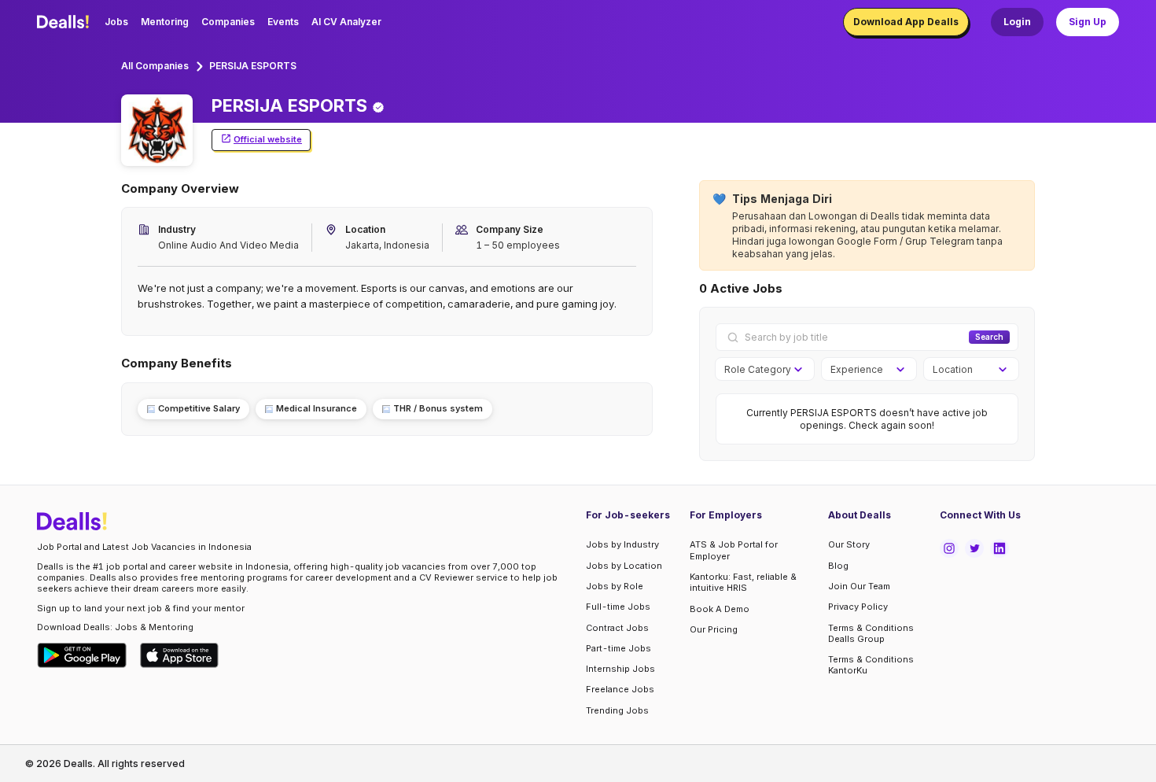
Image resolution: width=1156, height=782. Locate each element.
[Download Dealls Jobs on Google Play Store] (82, 655)
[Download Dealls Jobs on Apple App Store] (179, 655)
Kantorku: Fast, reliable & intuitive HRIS (743, 582)
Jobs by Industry (622, 544)
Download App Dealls (906, 22)
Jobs (116, 22)
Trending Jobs (617, 710)
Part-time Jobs (618, 648)
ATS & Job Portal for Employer (734, 550)
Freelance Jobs (620, 689)
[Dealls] (65, 22)
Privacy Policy (858, 606)
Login (1017, 22)
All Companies (155, 66)
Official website (268, 139)
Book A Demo (719, 608)
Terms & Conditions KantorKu (871, 665)
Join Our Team (859, 586)
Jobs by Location (624, 565)
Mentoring (165, 22)
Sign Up (1087, 22)
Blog (838, 565)
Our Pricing (714, 629)
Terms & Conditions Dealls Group (871, 633)
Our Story (849, 544)
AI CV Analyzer (346, 22)
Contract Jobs (617, 627)
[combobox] (759, 370)
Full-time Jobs (618, 606)
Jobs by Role (614, 586)
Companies (228, 22)
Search (989, 336)
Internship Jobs (620, 668)
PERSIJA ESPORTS (252, 66)
